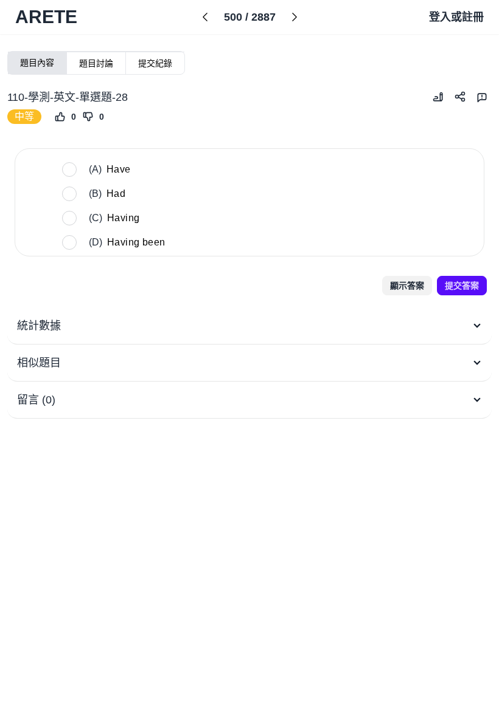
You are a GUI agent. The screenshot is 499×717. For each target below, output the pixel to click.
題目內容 (37, 62)
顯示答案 (407, 285)
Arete (46, 17)
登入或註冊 (456, 17)
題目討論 (96, 63)
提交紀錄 (155, 63)
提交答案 (462, 285)
